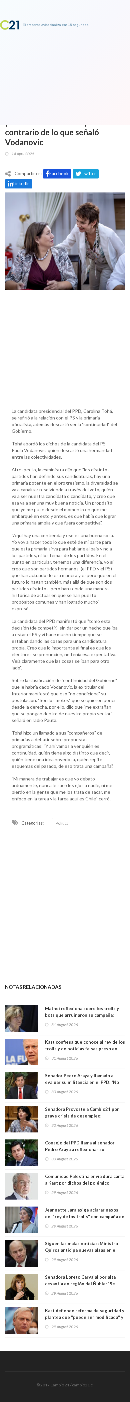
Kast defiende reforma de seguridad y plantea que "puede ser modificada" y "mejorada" (84, 1317)
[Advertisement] (65, 347)
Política (62, 823)
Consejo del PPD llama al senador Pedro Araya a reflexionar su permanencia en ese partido (80, 1149)
